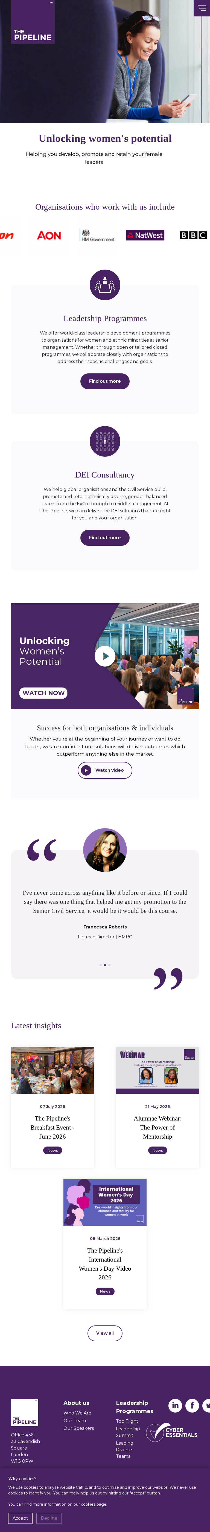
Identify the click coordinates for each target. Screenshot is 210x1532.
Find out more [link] (105, 381)
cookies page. (94, 1504)
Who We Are (77, 1413)
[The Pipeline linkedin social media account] (175, 1405)
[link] (105, 656)
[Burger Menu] (202, 8)
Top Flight (127, 1421)
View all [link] (105, 1333)
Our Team (74, 1420)
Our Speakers (78, 1428)
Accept (20, 1518)
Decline (49, 1518)
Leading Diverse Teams (124, 1449)
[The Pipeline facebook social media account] (192, 1405)
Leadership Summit (128, 1432)
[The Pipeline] (33, 21)
